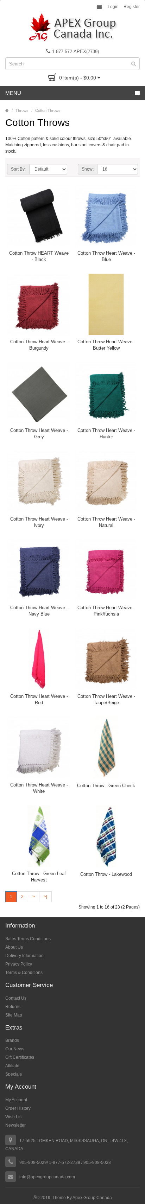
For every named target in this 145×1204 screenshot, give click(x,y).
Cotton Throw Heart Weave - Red (39, 699)
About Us (14, 947)
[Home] (7, 110)
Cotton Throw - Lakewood (106, 874)
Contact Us (15, 998)
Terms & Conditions (24, 972)
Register (132, 6)
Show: (88, 169)
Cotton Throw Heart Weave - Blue (106, 256)
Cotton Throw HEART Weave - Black (39, 256)
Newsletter (15, 1125)
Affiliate (12, 1065)
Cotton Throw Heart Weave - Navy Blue (39, 611)
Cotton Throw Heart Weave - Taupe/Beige (106, 699)
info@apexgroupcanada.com (47, 1176)
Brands (12, 1040)
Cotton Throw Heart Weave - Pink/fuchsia (106, 611)
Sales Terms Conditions (28, 938)
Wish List (14, 1116)
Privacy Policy (18, 964)
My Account (16, 1099)
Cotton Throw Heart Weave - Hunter (106, 433)
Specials (13, 1074)
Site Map (13, 1015)
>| (45, 896)
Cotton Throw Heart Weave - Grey (39, 433)
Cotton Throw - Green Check (106, 785)
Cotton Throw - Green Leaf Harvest (39, 877)
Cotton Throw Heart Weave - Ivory (39, 522)
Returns (12, 1006)
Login (113, 6)
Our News (14, 1048)
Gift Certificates (19, 1057)
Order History (18, 1108)
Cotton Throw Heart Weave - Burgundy (39, 345)
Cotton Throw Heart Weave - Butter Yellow (106, 345)
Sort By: (18, 169)
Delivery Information (24, 955)
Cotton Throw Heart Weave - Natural (106, 522)
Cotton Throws (48, 110)
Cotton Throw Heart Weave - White (39, 788)
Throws (22, 110)
